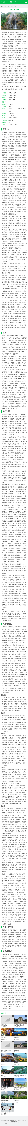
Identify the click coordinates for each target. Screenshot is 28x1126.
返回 (4, 2)
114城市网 (13, 1123)
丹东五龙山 (5, 1100)
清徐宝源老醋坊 (6, 1050)
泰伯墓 (17, 1050)
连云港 (8, 6)
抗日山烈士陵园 (20, 1025)
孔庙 (3, 1062)
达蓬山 (17, 1062)
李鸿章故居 (5, 1088)
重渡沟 (17, 1100)
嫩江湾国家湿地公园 (21, 1088)
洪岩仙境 (4, 1037)
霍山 (3, 1075)
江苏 (5, 6)
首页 (2, 6)
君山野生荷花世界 (21, 1075)
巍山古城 (4, 1025)
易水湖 (17, 1037)
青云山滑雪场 (6, 1113)
